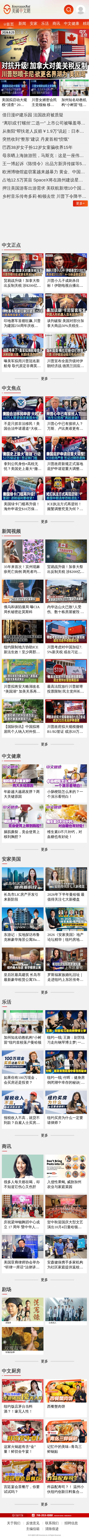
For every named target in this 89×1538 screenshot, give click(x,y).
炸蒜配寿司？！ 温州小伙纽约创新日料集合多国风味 (65, 1489)
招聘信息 (71, 1523)
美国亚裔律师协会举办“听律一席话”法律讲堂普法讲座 (22, 1265)
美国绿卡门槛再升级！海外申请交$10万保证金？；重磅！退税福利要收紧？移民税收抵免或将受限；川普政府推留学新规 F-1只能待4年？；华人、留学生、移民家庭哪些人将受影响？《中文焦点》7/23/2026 (22, 506)
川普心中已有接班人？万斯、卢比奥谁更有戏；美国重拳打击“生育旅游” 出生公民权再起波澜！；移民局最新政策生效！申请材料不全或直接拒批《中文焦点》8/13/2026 (66, 426)
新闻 (22, 23)
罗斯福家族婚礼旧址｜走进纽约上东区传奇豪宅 (65, 977)
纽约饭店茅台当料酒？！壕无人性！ (18, 1409)
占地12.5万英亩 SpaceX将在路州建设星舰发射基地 (44, 180)
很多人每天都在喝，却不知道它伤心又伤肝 (22, 1184)
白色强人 (52, 1323)
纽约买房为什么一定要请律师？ (65, 1120)
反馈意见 (33, 1523)
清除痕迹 (52, 1529)
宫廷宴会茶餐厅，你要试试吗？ (22, 1489)
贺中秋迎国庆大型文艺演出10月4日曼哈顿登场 (65, 1224)
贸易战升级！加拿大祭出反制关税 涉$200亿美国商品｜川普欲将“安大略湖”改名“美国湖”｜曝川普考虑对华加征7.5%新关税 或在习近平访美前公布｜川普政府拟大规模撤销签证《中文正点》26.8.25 (22, 283)
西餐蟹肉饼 (56, 1406)
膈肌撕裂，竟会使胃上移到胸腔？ (22, 834)
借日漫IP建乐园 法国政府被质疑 (32, 115)
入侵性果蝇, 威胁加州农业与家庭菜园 (64, 1184)
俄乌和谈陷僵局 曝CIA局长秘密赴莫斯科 (22, 609)
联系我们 (52, 1523)
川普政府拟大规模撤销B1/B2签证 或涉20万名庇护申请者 (65, 729)
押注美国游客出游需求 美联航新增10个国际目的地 (44, 188)
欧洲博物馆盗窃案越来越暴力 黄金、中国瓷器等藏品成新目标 (44, 171)
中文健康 (71, 23)
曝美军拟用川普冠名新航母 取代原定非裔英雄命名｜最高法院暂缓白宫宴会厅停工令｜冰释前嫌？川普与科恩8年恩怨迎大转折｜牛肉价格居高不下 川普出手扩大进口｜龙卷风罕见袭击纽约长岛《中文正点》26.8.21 (22, 363)
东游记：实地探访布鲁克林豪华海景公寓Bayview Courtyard (22, 937)
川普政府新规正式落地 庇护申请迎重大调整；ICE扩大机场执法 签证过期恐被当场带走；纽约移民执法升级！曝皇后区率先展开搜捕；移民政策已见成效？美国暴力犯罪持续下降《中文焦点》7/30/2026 (65, 466)
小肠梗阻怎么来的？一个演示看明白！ (65, 794)
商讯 (56, 23)
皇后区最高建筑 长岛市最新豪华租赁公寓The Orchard (22, 977)
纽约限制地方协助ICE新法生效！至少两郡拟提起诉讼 (22, 650)
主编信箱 (33, 1529)
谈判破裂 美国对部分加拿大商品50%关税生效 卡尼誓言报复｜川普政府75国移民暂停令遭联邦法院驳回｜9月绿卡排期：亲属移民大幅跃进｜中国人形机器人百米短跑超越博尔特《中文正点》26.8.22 (66, 323)
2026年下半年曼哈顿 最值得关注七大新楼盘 (65, 897)
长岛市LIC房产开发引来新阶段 (21, 897)
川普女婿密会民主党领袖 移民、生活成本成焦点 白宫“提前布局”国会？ (44, 102)
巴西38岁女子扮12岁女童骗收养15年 (37, 147)
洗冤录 (8, 1323)
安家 (33, 23)
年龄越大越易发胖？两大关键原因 (22, 794)
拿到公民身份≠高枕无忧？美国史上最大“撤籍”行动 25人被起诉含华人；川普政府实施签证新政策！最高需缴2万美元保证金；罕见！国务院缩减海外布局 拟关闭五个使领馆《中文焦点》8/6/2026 (22, 466)
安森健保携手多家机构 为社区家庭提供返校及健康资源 (65, 1265)
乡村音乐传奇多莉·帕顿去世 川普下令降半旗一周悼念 (44, 196)
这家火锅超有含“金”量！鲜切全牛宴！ (20, 1449)
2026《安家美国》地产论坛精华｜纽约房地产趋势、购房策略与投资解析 (65, 937)
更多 (80, 203)
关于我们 (13, 1523)
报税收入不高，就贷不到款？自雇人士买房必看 (22, 1120)
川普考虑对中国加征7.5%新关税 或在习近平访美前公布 (64, 650)
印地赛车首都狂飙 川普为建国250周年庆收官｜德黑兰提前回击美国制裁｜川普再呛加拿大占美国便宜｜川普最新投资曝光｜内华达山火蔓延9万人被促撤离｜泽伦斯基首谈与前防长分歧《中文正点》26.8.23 (22, 323)
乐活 (45, 23)
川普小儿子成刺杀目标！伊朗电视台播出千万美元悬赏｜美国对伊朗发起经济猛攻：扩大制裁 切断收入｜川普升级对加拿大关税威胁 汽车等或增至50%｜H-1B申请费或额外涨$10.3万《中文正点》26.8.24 (65, 283)
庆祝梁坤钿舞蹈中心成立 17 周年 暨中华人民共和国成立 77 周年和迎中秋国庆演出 (22, 1224)
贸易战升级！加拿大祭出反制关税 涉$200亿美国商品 (65, 569)
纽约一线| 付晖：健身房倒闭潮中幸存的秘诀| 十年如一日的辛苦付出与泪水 (66, 1080)
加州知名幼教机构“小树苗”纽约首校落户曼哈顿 (74, 102)
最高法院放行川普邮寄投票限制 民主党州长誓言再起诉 (65, 689)
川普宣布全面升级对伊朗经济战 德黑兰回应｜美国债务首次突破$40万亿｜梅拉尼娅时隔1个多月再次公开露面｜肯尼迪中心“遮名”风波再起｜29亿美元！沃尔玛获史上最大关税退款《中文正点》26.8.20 (66, 363)
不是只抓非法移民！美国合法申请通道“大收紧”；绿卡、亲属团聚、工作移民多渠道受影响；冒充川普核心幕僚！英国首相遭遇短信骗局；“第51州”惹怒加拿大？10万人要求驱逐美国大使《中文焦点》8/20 (22, 426)
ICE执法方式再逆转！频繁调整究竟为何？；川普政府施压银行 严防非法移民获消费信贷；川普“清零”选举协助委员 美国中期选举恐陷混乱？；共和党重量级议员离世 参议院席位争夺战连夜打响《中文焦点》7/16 (65, 506)
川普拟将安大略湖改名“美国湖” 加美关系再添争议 (22, 689)
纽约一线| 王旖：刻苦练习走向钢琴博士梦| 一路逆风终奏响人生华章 (66, 1040)
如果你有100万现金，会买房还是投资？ (21, 1080)
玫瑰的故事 (10, 1352)
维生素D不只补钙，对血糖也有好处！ (64, 834)
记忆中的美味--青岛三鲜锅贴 (64, 1449)
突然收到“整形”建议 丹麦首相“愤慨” (35, 139)
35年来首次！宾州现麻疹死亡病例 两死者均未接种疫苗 (22, 569)
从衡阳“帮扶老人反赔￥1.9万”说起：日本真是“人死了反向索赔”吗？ (44, 131)
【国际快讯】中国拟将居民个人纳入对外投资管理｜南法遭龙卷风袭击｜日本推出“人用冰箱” (22, 729)
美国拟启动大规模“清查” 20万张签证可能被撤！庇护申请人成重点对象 (14, 102)
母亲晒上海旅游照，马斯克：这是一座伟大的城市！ (44, 155)
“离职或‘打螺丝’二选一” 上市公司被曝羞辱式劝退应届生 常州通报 (44, 123)
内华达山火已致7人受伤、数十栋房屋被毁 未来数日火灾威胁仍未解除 (65, 609)
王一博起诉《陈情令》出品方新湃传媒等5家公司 (44, 163)
